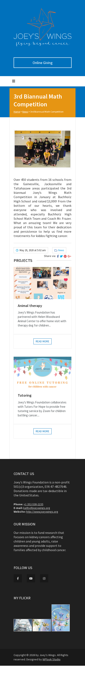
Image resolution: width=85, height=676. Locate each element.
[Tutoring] (42, 373)
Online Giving (43, 62)
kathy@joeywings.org (36, 508)
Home (17, 111)
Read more (42, 341)
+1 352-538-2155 (33, 504)
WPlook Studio (51, 659)
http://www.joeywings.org (42, 511)
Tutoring (25, 395)
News (25, 111)
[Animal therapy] (42, 283)
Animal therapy (30, 305)
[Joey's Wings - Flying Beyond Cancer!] (42, 45)
